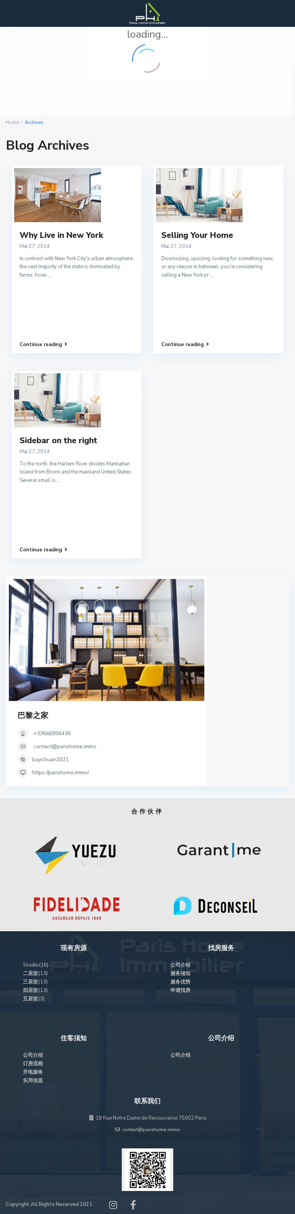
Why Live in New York (61, 235)
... (49, 275)
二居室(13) (35, 973)
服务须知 (181, 973)
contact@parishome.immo (64, 746)
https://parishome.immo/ (60, 772)
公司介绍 (181, 965)
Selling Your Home (197, 235)
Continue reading (41, 344)
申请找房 (181, 990)
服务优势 (181, 981)
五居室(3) (34, 998)
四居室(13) (35, 990)
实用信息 (33, 1080)
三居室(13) (35, 981)
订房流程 (33, 1063)
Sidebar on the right (58, 440)
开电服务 (33, 1072)
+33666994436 (51, 733)
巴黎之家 (33, 715)
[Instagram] (113, 1206)
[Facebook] (133, 1206)
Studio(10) (35, 965)
